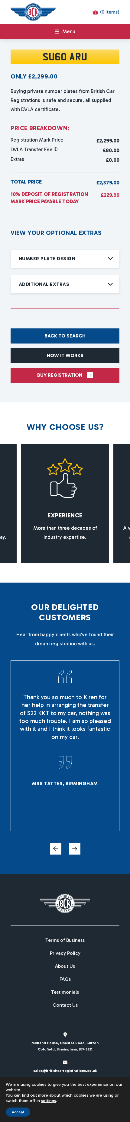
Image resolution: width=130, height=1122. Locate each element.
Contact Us (65, 1005)
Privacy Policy (65, 953)
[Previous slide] (55, 849)
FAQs (65, 979)
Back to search (65, 336)
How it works (65, 355)
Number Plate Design (47, 258)
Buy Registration (59, 375)
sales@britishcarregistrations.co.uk (65, 1071)
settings (48, 1100)
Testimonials (65, 992)
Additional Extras (44, 284)
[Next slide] (74, 849)
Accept (18, 1112)
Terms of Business (65, 940)
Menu (68, 31)
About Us (65, 966)
